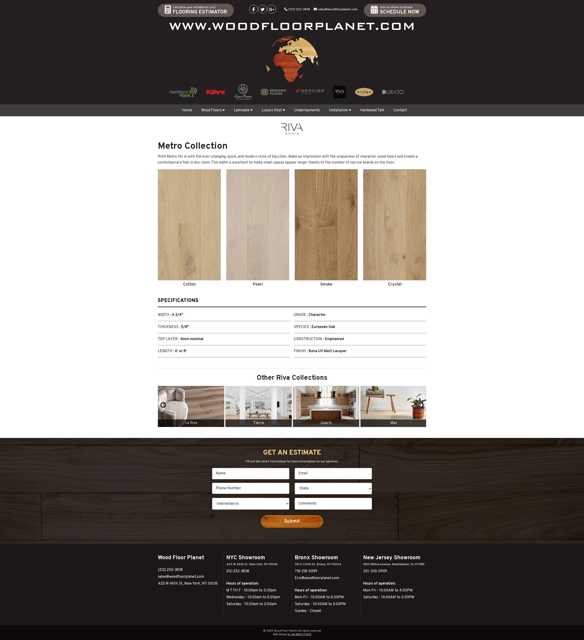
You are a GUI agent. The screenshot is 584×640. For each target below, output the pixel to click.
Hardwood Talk (372, 110)
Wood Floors (211, 110)
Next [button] (420, 405)
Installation (338, 110)
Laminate (241, 110)
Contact (400, 110)
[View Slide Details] (191, 406)
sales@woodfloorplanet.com (338, 9)
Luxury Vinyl (272, 110)
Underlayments (307, 110)
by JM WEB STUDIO (299, 634)
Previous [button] (163, 405)
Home (187, 110)
